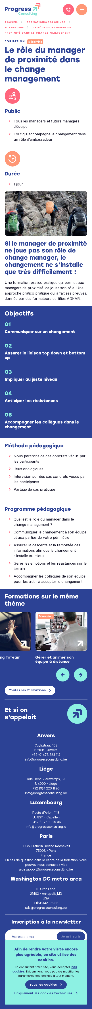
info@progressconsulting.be (46, 759)
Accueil (11, 22)
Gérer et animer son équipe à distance (54, 659)
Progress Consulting (22, 9)
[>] (80, 674)
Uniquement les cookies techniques (43, 993)
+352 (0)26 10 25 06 (46, 822)
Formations (14, 27)
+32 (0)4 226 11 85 (68, 9)
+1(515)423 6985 (46, 903)
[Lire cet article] (61, 631)
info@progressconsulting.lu (46, 826)
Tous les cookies (43, 984)
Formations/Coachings (46, 22)
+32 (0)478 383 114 (46, 755)
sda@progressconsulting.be (46, 907)
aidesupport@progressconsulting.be (46, 869)
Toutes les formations (27, 690)
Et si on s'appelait (20, 713)
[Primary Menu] (81, 9)
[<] (62, 674)
